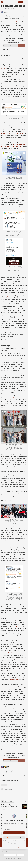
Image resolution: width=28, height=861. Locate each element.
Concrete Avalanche (14, 679)
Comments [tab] (4, 785)
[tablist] (6, 785)
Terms (16, 851)
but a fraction (17, 626)
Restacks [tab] (10, 785)
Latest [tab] (6, 801)
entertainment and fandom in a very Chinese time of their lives (9, 807)
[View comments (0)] (7, 15)
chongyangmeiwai (11, 652)
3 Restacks (16, 766)
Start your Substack (10, 855)
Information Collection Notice (16, 842)
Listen (25, 11)
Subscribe (20, 1)
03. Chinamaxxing (6, 805)
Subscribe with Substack (15, 837)
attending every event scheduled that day (12, 133)
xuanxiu (13, 594)
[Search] (25, 801)
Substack (8, 858)
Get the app (20, 855)
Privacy (13, 851)
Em (4, 11)
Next (24, 775)
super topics (9, 296)
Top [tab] (2, 801)
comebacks (4, 68)
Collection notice (22, 851)
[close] (24, 814)
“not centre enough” (19, 397)
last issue (16, 22)
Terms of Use (20, 840)
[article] (14, 808)
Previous (5, 775)
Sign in (25, 1)
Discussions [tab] (11, 801)
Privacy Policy (14, 843)
